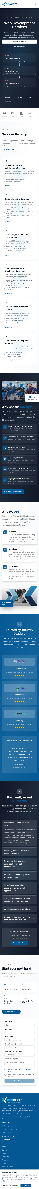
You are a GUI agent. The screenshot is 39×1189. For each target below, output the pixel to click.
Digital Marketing (8, 1136)
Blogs (4, 1153)
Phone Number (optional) (13, 1044)
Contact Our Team (19, 943)
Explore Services (20, 47)
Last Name (8, 1029)
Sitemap (5, 1160)
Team (4, 1147)
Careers (5, 1150)
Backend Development (10, 1129)
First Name (8, 1021)
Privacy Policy (7, 1163)
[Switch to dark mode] (31, 4)
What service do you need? (14, 1051)
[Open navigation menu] (35, 4)
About (4, 1143)
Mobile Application (8, 1126)
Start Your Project (19, 41)
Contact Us (6, 1157)
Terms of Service (8, 1167)
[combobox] (19, 1054)
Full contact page (11, 1012)
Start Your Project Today (13, 491)
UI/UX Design (7, 1133)
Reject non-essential (10, 1185)
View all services (8, 150)
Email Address (9, 1036)
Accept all (25, 1185)
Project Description (11, 1058)
